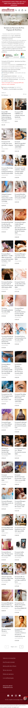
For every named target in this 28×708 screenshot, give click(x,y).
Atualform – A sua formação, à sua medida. (13, 89)
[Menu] (25, 10)
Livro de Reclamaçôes (8, 678)
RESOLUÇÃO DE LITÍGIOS (9, 666)
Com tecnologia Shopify (18, 699)
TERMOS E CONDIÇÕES (9, 658)
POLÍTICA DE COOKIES (9, 662)
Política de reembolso (8, 674)
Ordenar (4, 92)
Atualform (11, 699)
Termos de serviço (7, 670)
